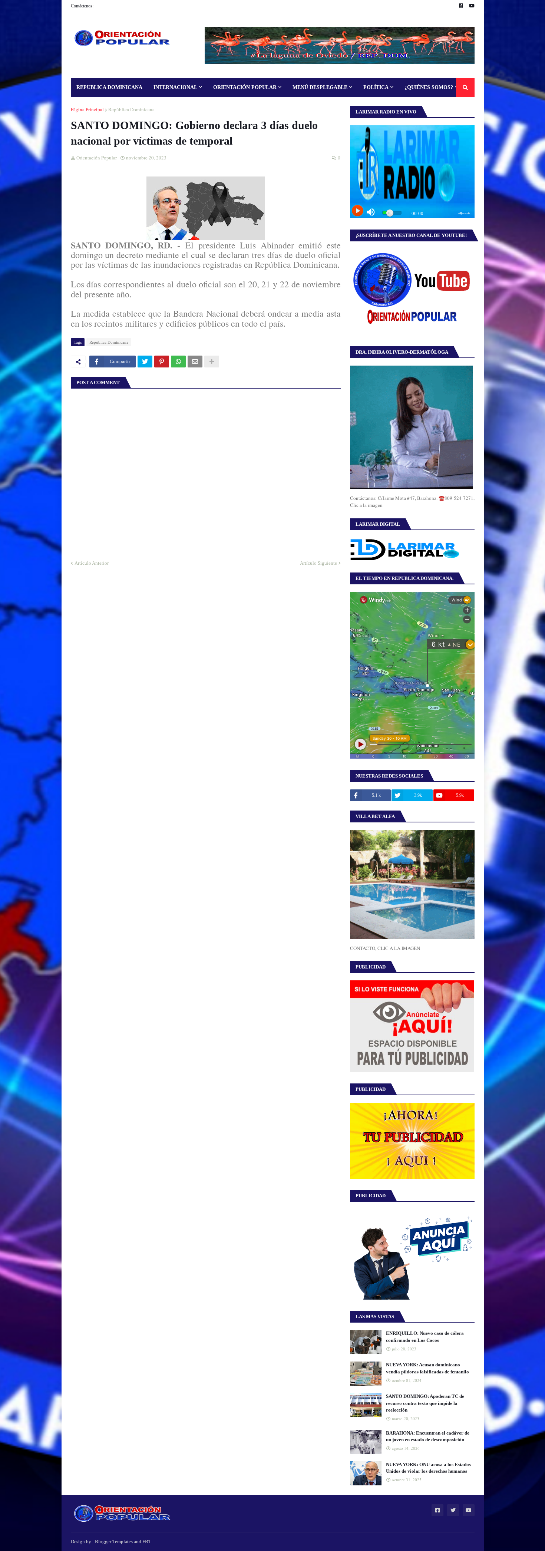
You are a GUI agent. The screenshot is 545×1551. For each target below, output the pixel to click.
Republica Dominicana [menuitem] (109, 87)
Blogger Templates (114, 1541)
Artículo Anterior (92, 563)
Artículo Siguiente (318, 563)
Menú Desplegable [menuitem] (320, 87)
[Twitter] (145, 361)
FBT (146, 1541)
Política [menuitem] (376, 87)
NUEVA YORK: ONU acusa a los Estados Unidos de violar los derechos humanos (428, 1468)
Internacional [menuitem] (175, 87)
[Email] (195, 361)
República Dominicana (131, 109)
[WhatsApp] (178, 361)
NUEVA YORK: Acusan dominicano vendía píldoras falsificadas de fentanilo (427, 1368)
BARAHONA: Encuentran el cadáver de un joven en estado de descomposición (427, 1436)
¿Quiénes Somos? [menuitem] (428, 87)
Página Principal (87, 109)
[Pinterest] (161, 361)
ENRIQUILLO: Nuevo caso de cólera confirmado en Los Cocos (425, 1336)
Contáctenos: (82, 6)
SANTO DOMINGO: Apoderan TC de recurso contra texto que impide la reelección (425, 1402)
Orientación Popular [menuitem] (245, 87)
